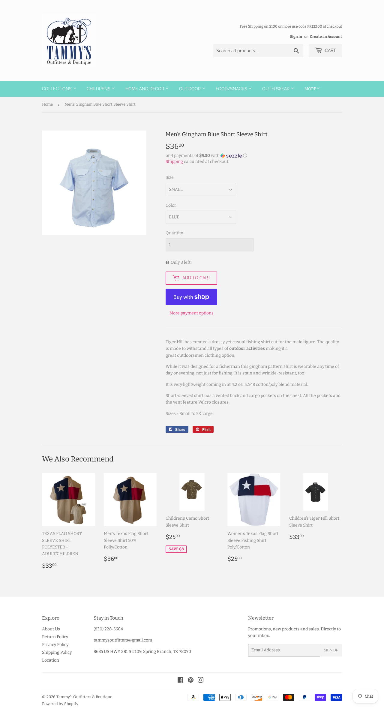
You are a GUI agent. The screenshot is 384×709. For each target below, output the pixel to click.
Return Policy (55, 636)
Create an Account (326, 37)
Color (171, 205)
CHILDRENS (99, 88)
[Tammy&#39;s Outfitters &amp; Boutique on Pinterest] (191, 680)
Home (47, 104)
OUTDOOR (190, 88)
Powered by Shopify (60, 703)
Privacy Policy (55, 644)
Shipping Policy (57, 652)
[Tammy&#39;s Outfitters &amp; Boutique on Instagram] (201, 680)
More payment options (192, 313)
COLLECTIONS (57, 88)
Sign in (296, 37)
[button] (254, 155)
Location (50, 660)
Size (170, 177)
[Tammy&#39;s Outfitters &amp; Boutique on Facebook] (180, 680)
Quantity (174, 233)
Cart (330, 50)
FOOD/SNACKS (232, 88)
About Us (51, 629)
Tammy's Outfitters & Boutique (84, 697)
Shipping (174, 161)
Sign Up (331, 650)
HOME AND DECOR (145, 88)
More (310, 89)
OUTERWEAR (276, 88)
